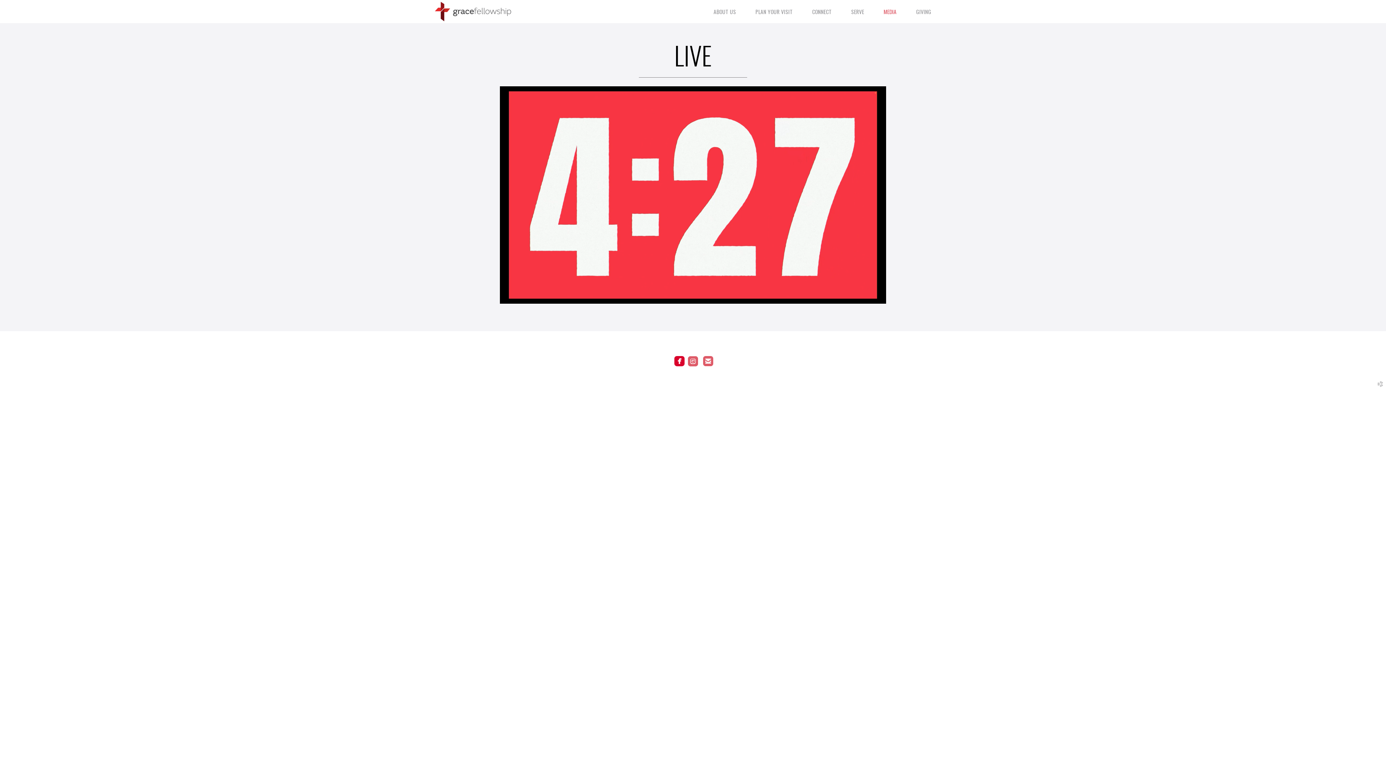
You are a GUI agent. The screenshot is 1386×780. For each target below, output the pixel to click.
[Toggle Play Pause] (693, 195)
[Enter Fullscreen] (871, 289)
